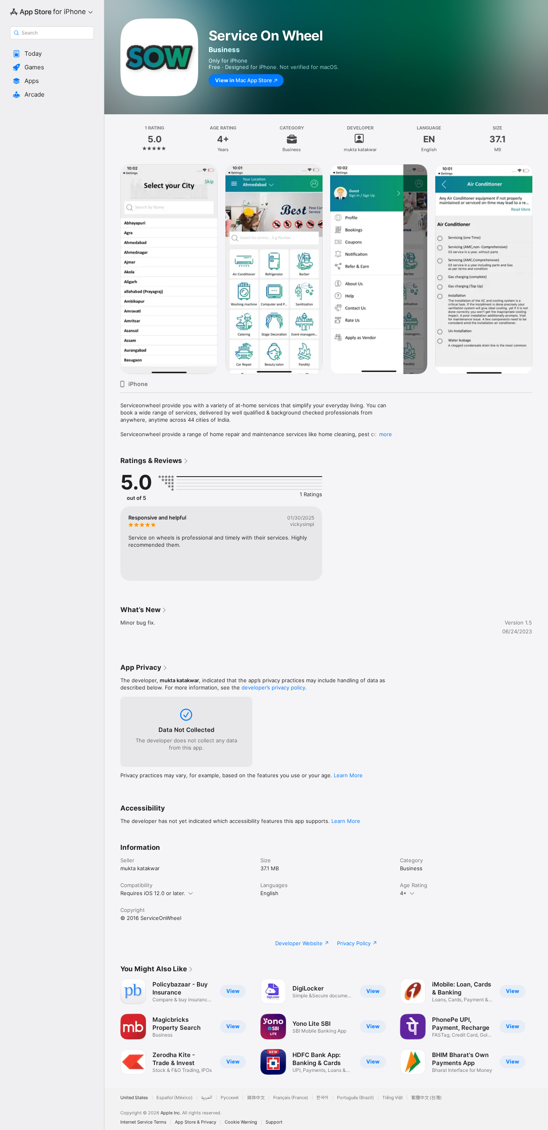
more (385, 434)
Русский (230, 1098)
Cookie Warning (241, 1122)
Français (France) (290, 1098)
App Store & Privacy (195, 1122)
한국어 (323, 1098)
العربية (206, 1098)
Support (274, 1122)
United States (134, 1098)
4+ (403, 893)
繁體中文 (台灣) (426, 1098)
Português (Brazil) (355, 1098)
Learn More (348, 775)
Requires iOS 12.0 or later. (152, 893)
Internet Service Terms (143, 1122)
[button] (51, 54)
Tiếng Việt (392, 1098)
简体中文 (256, 1098)
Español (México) (174, 1098)
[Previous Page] (112, 1026)
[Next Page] (540, 1026)
